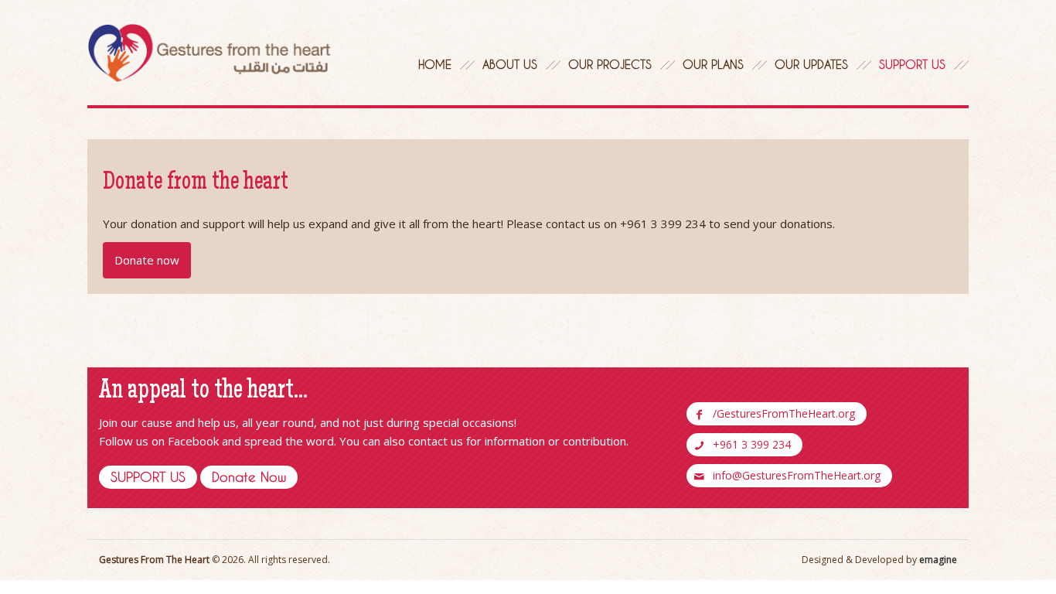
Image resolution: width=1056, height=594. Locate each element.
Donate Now (249, 476)
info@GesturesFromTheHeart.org (797, 475)
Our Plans (713, 64)
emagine (938, 559)
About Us (509, 64)
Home (434, 64)
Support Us (912, 64)
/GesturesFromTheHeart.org (784, 413)
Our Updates (811, 64)
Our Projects (610, 64)
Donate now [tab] (146, 260)
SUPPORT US (148, 476)
